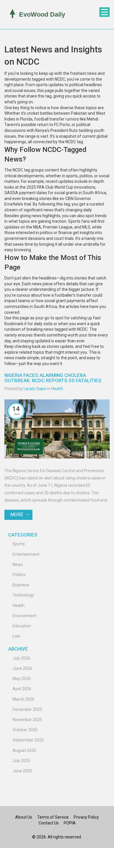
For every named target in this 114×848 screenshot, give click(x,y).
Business (21, 585)
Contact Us (49, 823)
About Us (23, 817)
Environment (24, 615)
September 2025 (28, 740)
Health (57, 388)
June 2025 (22, 771)
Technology (23, 595)
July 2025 (21, 760)
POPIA (70, 823)
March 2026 (23, 699)
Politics (19, 574)
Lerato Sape (35, 388)
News (18, 564)
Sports (19, 543)
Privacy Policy (86, 817)
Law (16, 636)
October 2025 (25, 729)
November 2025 (27, 719)
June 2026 (22, 668)
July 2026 (21, 658)
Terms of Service (53, 817)
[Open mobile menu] (104, 12)
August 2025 (24, 750)
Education (22, 626)
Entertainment (26, 554)
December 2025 (27, 709)
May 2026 (22, 678)
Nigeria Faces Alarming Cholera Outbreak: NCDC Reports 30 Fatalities (52, 377)
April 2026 (22, 688)
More (16, 514)
